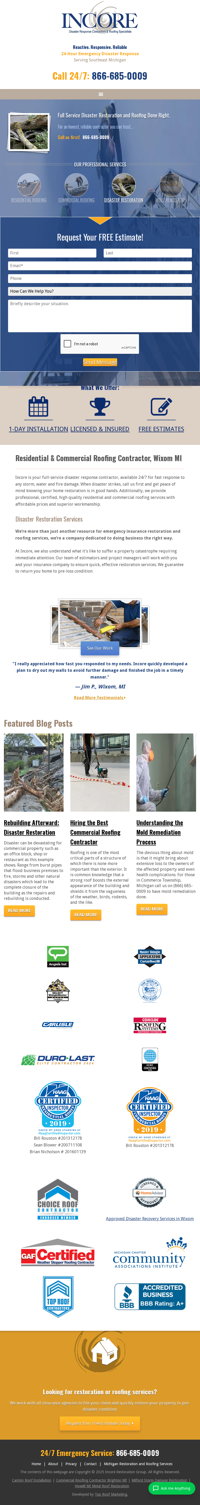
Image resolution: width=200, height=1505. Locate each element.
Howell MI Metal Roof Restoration (102, 1486)
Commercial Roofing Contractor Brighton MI (91, 1480)
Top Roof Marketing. (111, 1494)
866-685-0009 (119, 75)
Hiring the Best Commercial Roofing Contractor (95, 832)
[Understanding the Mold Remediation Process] (166, 772)
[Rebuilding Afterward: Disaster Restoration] (34, 772)
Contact (90, 1464)
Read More (19, 910)
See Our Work (100, 648)
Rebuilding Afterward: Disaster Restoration (31, 827)
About (53, 1464)
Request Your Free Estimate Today (98, 1423)
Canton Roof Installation (31, 1480)
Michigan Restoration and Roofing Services (138, 1464)
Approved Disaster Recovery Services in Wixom (150, 1218)
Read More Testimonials (99, 697)
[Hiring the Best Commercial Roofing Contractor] (100, 772)
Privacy (71, 1464)
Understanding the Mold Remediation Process (159, 832)
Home (36, 1464)
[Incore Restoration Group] (100, 33)
